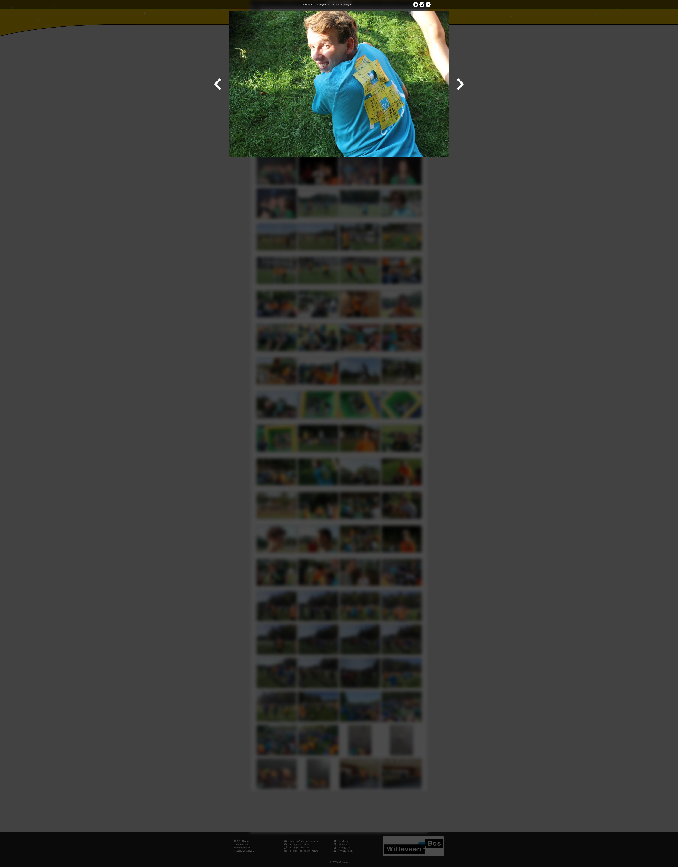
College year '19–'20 (324, 4)
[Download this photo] (415, 4)
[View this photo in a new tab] (422, 4)
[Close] (428, 4)
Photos (306, 4)
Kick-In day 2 (344, 4)
